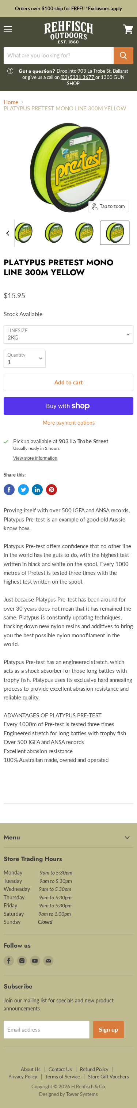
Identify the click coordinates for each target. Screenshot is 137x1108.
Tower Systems (82, 1094)
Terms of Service (62, 1076)
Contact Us (60, 1069)
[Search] (123, 55)
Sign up (108, 1029)
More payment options (69, 423)
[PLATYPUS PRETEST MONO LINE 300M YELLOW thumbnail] (23, 232)
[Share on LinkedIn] (37, 489)
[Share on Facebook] (9, 489)
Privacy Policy (22, 1076)
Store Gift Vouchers (108, 1076)
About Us (31, 1069)
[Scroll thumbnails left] (9, 233)
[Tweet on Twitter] (23, 489)
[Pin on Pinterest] (51, 489)
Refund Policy (94, 1069)
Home (11, 102)
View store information (35, 458)
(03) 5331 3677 (78, 77)
